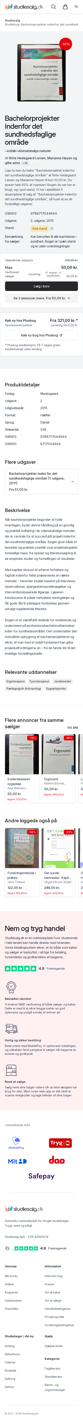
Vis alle (72, 727)
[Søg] (53, 6)
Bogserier (11, 1292)
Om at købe (52, 1292)
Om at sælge (53, 1300)
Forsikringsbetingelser (59, 1325)
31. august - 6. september (53, 274)
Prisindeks (12, 1308)
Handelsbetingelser (58, 1308)
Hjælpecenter (54, 1346)
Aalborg (10, 1378)
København (12, 1354)
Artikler (9, 1284)
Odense (10, 1362)
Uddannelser (13, 1300)
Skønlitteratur (53, 1376)
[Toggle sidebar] (76, 7)
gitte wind (12, 163)
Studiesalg (12, 20)
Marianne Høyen (59, 158)
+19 (25, 163)
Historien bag (53, 1276)
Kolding (10, 1346)
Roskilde (10, 1370)
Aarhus (9, 1387)
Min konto (11, 1276)
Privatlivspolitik (54, 1317)
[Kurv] (65, 6)
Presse (49, 1284)
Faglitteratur (52, 1368)
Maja (8, 267)
